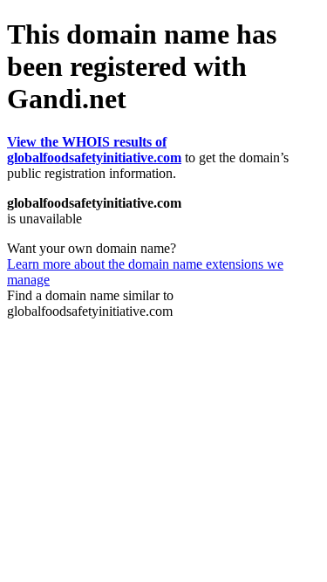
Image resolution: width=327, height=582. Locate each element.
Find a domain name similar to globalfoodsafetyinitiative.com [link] (90, 303)
